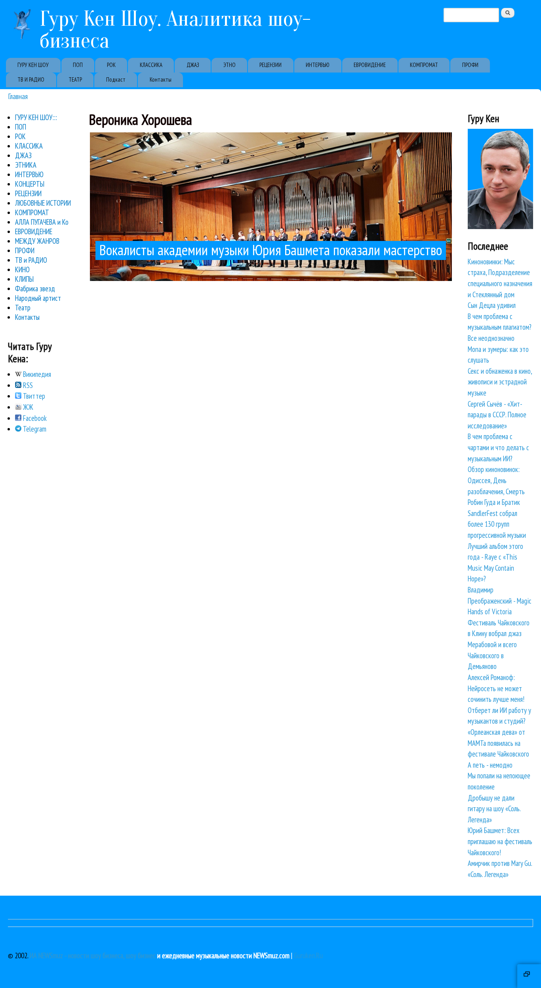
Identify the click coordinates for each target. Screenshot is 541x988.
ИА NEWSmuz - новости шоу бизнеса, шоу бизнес (93, 955)
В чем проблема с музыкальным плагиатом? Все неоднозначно (499, 327)
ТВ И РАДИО (30, 79)
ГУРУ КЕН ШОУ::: (36, 117)
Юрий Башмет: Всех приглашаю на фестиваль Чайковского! (500, 841)
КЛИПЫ (24, 279)
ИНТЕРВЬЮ (318, 65)
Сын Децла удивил (492, 305)
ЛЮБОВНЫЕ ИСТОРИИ (43, 203)
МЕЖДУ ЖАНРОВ (37, 241)
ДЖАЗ (193, 65)
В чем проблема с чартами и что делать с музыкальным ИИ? (498, 447)
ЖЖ (27, 407)
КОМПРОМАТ (424, 65)
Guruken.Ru (308, 955)
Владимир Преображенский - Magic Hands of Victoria (499, 600)
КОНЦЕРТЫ (29, 184)
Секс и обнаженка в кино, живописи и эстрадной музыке (500, 381)
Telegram (33, 429)
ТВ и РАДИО (31, 260)
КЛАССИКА (151, 65)
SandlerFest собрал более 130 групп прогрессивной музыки (497, 524)
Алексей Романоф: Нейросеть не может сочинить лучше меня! (496, 688)
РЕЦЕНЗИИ (270, 65)
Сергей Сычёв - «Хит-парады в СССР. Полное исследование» (497, 414)
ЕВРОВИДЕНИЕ (370, 65)
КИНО (22, 269)
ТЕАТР (75, 79)
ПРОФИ (470, 65)
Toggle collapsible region (529, 976)
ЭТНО (229, 65)
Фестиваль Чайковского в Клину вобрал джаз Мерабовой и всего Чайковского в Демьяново (499, 644)
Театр (22, 307)
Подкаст (116, 79)
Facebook (34, 418)
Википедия (36, 374)
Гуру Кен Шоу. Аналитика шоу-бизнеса (175, 29)
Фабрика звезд (35, 288)
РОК (111, 65)
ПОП (78, 65)
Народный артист (38, 298)
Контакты (160, 79)
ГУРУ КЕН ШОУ (33, 65)
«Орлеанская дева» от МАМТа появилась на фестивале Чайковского (498, 743)
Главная (18, 96)
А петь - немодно (490, 765)
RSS (27, 385)
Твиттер (33, 396)
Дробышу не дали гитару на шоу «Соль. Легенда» (494, 808)
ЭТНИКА (25, 165)
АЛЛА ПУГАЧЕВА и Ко (42, 222)
